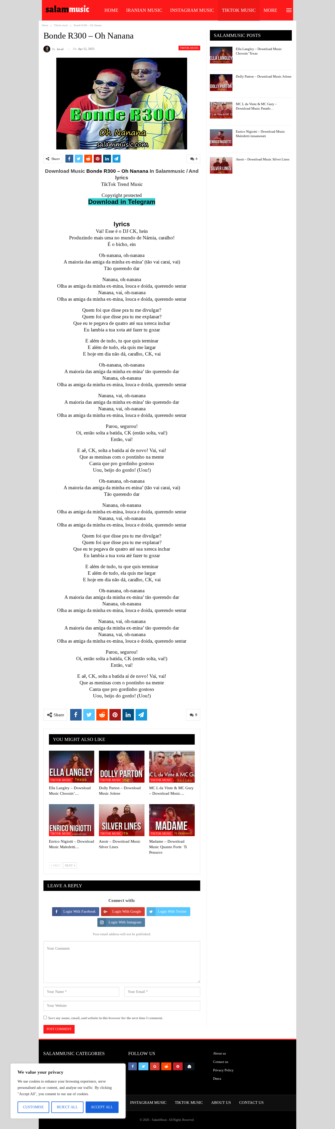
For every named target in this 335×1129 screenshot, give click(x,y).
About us (219, 1053)
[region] (68, 1091)
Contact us (220, 1062)
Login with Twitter (172, 911)
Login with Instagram (125, 922)
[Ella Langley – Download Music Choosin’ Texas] (71, 767)
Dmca (217, 1078)
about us (221, 1102)
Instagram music (192, 10)
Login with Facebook (79, 911)
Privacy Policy (223, 1070)
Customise (33, 1107)
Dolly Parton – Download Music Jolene (264, 76)
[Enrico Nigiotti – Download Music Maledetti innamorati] (71, 820)
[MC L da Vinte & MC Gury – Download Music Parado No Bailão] (172, 767)
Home (111, 10)
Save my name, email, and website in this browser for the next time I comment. (105, 1018)
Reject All (67, 1107)
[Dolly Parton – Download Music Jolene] (121, 767)
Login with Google (126, 911)
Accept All (102, 1107)
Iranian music (144, 10)
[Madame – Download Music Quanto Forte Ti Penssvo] (172, 820)
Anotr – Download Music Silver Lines (262, 159)
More (270, 10)
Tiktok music (239, 10)
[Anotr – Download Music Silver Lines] (121, 820)
